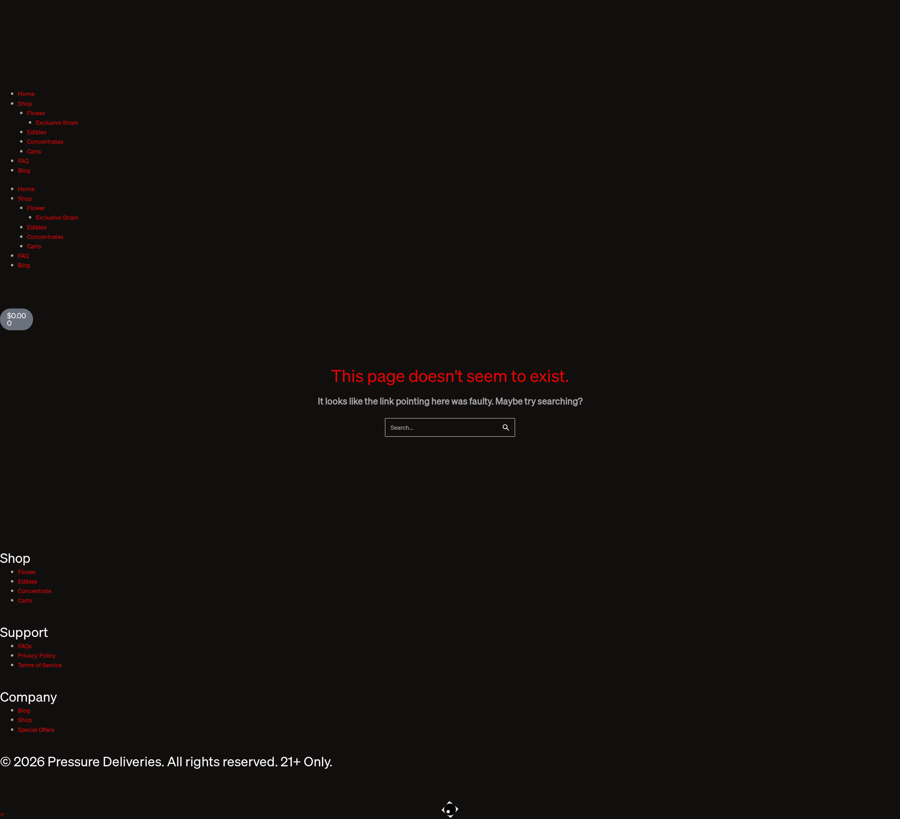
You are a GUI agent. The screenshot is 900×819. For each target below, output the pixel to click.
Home (26, 93)
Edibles (36, 132)
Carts (34, 151)
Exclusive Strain (57, 122)
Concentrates (45, 141)
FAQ (23, 160)
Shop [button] (25, 103)
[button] (2, 814)
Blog (24, 170)
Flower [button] (36, 113)
